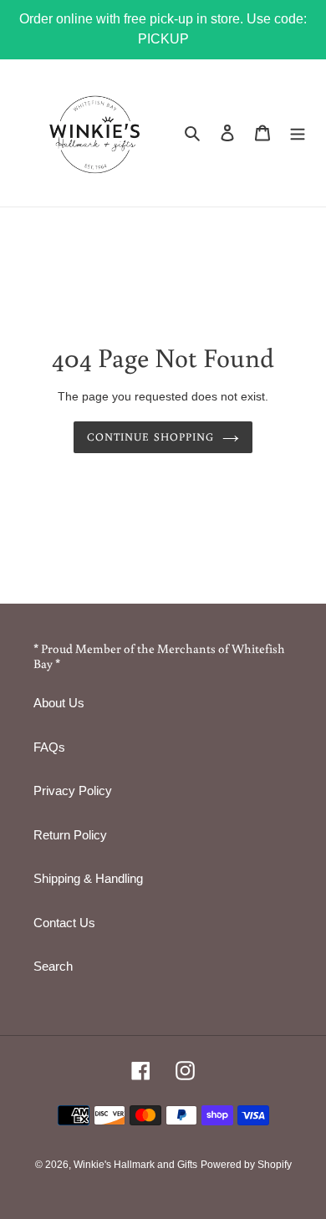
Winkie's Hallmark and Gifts (135, 1165)
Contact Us (64, 923)
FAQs (49, 747)
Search (53, 966)
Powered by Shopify (246, 1165)
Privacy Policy (72, 790)
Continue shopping (150, 437)
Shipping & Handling (88, 878)
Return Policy (70, 835)
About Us (58, 703)
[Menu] (297, 133)
